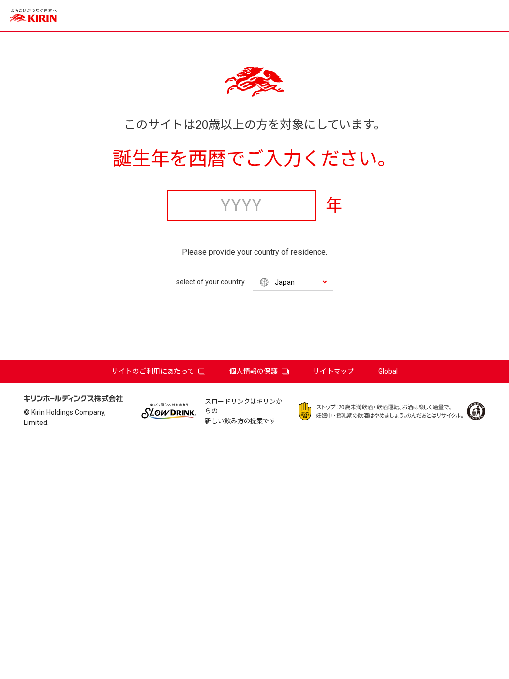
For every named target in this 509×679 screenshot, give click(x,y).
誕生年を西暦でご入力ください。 (254, 159)
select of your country (210, 282)
